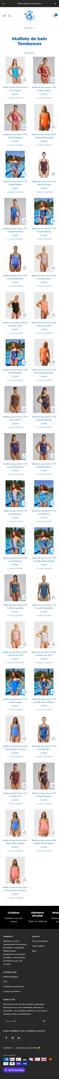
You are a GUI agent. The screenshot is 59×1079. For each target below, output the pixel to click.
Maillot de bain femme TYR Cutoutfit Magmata (44, 418)
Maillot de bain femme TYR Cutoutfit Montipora (15, 465)
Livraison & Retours (11, 991)
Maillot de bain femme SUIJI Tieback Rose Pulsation (44, 841)
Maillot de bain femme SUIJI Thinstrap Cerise (15, 324)
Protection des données (13, 986)
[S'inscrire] (44, 1021)
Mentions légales (10, 977)
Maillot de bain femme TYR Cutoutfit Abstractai (15, 277)
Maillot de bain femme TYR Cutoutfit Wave (44, 747)
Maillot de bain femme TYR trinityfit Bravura (15, 512)
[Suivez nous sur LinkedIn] (19, 1038)
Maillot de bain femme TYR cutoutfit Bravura (15, 559)
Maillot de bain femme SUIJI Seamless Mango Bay (44, 371)
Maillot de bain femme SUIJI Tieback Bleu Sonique (15, 841)
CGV (5, 981)
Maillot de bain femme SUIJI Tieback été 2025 (44, 324)
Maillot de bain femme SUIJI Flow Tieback (15, 88)
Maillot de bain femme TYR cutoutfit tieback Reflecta (44, 700)
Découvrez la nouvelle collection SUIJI (29, 3)
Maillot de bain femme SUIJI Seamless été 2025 (44, 653)
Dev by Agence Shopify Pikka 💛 (28, 1048)
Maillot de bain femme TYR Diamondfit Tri (15, 418)
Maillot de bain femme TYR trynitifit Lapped (15, 700)
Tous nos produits (40, 941)
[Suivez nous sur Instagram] (12, 1038)
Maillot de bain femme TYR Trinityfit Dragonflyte (15, 606)
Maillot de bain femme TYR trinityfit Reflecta (15, 371)
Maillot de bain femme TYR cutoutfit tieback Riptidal (44, 559)
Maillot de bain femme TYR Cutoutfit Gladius (15, 136)
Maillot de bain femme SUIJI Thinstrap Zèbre (44, 277)
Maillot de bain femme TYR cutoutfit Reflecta (44, 230)
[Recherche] (10, 16)
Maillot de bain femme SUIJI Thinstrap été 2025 (15, 653)
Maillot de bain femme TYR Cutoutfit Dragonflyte (44, 606)
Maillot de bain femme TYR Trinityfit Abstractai (15, 230)
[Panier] (54, 16)
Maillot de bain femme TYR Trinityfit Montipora (44, 465)
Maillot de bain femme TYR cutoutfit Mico (44, 512)
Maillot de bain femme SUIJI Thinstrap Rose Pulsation (15, 888)
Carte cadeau (38, 946)
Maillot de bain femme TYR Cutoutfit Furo (15, 794)
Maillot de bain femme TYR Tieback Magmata (44, 794)
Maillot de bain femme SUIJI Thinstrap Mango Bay (44, 136)
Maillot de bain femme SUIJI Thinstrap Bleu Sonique (15, 747)
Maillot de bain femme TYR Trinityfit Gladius (44, 88)
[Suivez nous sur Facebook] (6, 1038)
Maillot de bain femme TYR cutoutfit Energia (44, 183)
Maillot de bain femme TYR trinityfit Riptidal (15, 183)
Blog (34, 951)
